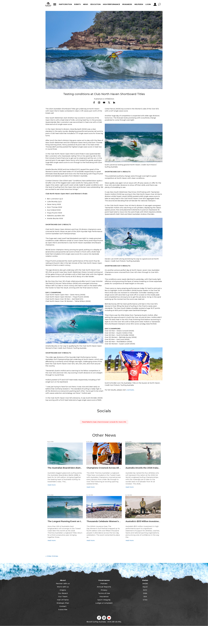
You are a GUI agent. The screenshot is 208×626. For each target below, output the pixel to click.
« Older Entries (52, 556)
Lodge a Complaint (104, 603)
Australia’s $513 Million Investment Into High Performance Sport (158, 521)
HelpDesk (138, 4)
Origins (63, 590)
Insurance (104, 596)
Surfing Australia (99, 622)
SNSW (145, 583)
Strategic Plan (63, 603)
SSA (145, 596)
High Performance (111, 4)
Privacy (104, 590)
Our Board (63, 593)
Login (148, 4)
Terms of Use (104, 593)
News (85, 4)
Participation (65, 4)
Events (77, 4)
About (63, 580)
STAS (145, 600)
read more (52, 485)
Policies (104, 583)
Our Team (62, 596)
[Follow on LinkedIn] (114, 103)
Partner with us (63, 583)
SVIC (145, 590)
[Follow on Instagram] (99, 103)
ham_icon (55, 4)
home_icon (48, 4)
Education (95, 4)
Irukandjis (127, 4)
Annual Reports (104, 587)
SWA (145, 593)
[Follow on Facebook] (94, 103)
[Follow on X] (109, 103)
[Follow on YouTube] (104, 103)
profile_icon (155, 4)
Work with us (63, 587)
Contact (62, 606)
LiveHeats (130, 390)
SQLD (145, 587)
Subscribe (62, 609)
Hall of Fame (63, 600)
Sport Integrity (104, 600)
